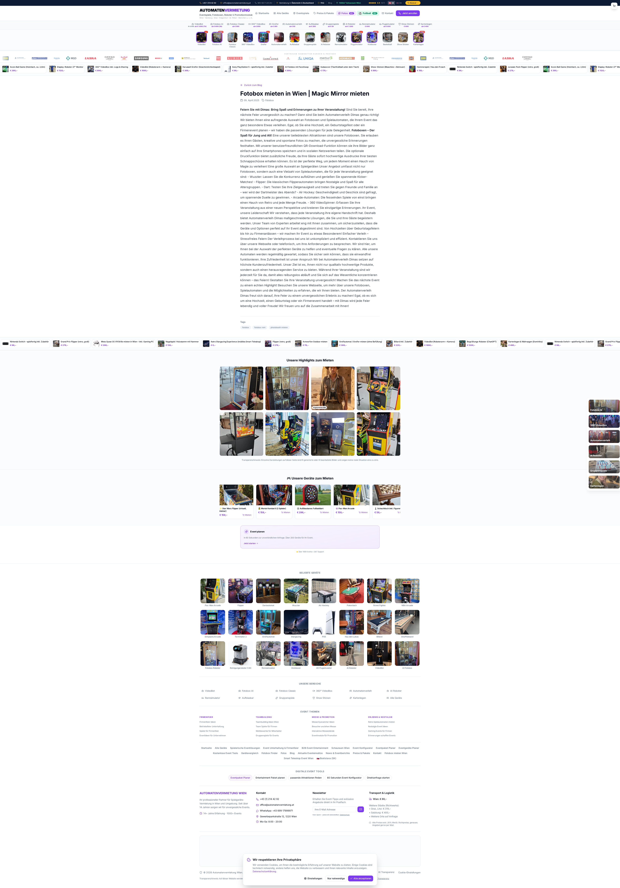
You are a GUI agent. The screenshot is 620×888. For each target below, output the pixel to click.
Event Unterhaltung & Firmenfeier (281, 748)
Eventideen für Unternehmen (213, 735)
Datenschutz (345, 815)
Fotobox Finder (270, 753)
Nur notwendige (336, 878)
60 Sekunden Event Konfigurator (344, 777)
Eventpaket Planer (385, 748)
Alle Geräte (283, 13)
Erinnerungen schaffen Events (381, 735)
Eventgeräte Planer (409, 748)
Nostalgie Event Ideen (378, 726)
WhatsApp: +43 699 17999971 (276, 810)
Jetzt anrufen (409, 13)
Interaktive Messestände (323, 731)
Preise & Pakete (325, 13)
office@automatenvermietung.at (277, 804)
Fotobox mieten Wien (396, 753)
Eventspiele (302, 13)
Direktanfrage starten (378, 777)
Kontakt (389, 13)
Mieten (247, 515)
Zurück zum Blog (253, 85)
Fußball (367, 13)
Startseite (263, 13)
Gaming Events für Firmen (380, 731)
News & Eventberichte (338, 753)
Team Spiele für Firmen (266, 726)
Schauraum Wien (340, 748)
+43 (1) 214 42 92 (269, 799)
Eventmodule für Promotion (324, 735)
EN (399, 3)
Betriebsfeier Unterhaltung (212, 726)
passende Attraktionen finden (306, 777)
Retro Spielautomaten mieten (381, 722)
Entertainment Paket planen (270, 777)
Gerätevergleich (249, 753)
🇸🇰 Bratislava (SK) (326, 758)
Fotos (347, 13)
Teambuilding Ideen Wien (267, 722)
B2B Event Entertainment (315, 748)
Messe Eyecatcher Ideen (323, 722)
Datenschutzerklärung (264, 871)
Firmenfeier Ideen (208, 722)
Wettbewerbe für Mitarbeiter (269, 731)
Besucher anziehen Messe (324, 726)
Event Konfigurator (363, 748)
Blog (292, 753)
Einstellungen (315, 878)
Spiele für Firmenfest (209, 731)
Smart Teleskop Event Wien (298, 758)
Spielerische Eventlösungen (245, 748)
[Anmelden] (360, 809)
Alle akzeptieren (362, 878)
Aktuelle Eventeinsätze (310, 753)
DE (391, 3)
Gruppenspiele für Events (267, 735)
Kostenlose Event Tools (225, 753)
